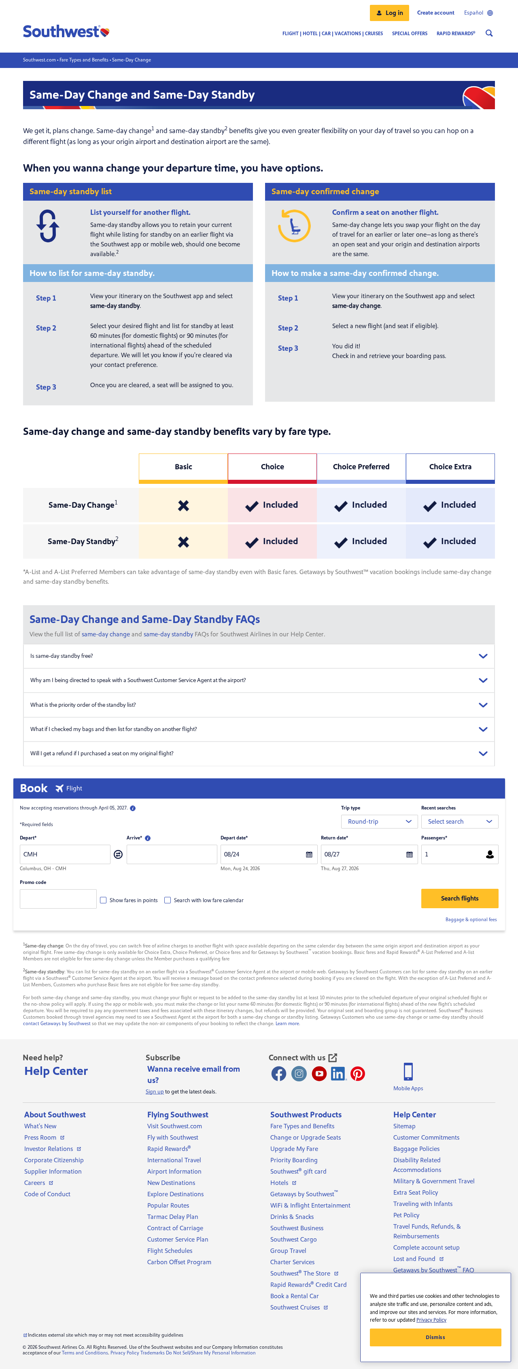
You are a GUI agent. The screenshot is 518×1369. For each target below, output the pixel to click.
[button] (389, 13)
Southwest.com (39, 60)
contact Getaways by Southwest (57, 1024)
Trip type (350, 808)
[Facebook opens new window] (279, 1073)
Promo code (33, 882)
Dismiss (436, 1337)
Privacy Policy (124, 1353)
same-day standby (168, 634)
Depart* (28, 838)
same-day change (106, 634)
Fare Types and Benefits (83, 60)
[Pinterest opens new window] (358, 1073)
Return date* (334, 838)
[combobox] (380, 821)
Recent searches (438, 808)
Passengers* (434, 838)
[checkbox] (129, 900)
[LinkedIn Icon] (339, 1073)
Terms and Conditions (85, 1353)
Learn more (287, 1024)
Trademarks (152, 1353)
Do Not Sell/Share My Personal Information (211, 1353)
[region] (436, 1317)
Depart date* (234, 838)
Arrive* (134, 838)
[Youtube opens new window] (319, 1073)
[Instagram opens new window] (299, 1073)
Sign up (155, 1092)
